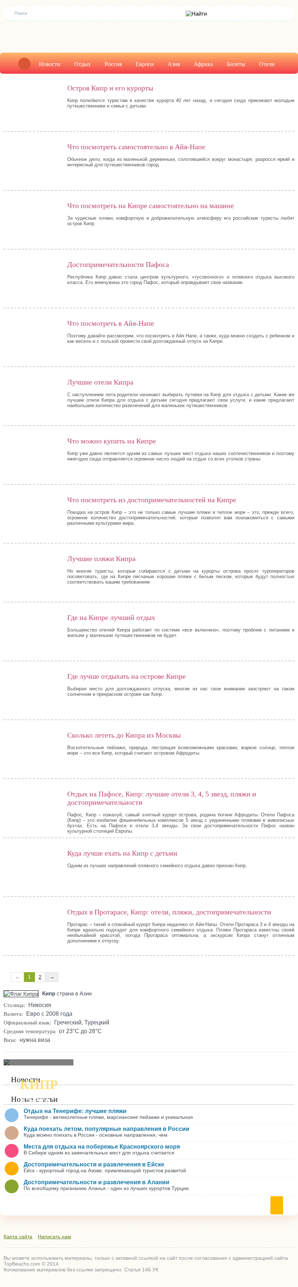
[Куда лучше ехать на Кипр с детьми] (32, 869)
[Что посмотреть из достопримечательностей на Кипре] (32, 516)
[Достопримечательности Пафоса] (32, 280)
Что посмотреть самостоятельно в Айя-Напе (136, 147)
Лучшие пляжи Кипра (101, 559)
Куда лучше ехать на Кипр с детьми (122, 853)
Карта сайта (18, 1236)
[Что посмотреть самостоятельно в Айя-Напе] (32, 163)
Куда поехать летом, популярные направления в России (106, 1129)
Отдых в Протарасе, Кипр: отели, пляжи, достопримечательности (169, 912)
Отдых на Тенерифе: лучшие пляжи (75, 1111)
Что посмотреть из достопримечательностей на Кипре (151, 500)
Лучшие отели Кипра (100, 382)
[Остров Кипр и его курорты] (32, 104)
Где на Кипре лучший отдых (111, 617)
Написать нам (54, 1236)
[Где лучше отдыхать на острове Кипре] (32, 692)
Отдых (82, 64)
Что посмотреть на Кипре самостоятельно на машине (150, 206)
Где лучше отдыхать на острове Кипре (126, 676)
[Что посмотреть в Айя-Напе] (32, 339)
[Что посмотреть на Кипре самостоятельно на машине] (32, 221)
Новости (49, 64)
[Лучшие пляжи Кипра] (32, 574)
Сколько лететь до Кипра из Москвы (124, 735)
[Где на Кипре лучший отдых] (32, 633)
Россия (113, 64)
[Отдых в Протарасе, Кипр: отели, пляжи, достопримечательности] (32, 928)
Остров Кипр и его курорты (110, 88)
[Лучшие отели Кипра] (32, 398)
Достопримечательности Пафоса (118, 264)
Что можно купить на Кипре (111, 441)
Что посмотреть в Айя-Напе (110, 323)
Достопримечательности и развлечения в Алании (96, 1182)
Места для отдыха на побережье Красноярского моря (102, 1147)
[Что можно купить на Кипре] (32, 457)
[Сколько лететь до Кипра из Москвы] (32, 751)
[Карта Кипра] (38, 1062)
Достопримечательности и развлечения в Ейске (94, 1164)
